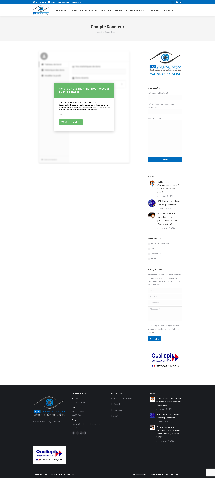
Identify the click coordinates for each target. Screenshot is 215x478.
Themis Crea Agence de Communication (59, 474)
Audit (153, 259)
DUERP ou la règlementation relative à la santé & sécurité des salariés (169, 187)
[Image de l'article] (152, 184)
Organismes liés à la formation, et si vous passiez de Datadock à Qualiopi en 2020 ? (167, 219)
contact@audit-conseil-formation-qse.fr (66, 2)
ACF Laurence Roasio (161, 244)
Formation (156, 254)
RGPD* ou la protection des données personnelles (169, 203)
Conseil (154, 249)
